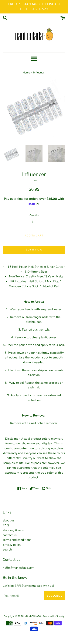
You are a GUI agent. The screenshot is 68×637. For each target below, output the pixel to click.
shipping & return (14, 530)
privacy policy (12, 545)
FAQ (6, 525)
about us (9, 520)
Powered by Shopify (53, 616)
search (7, 549)
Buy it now (34, 249)
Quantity (34, 215)
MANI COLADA (33, 616)
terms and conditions (17, 540)
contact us (10, 535)
